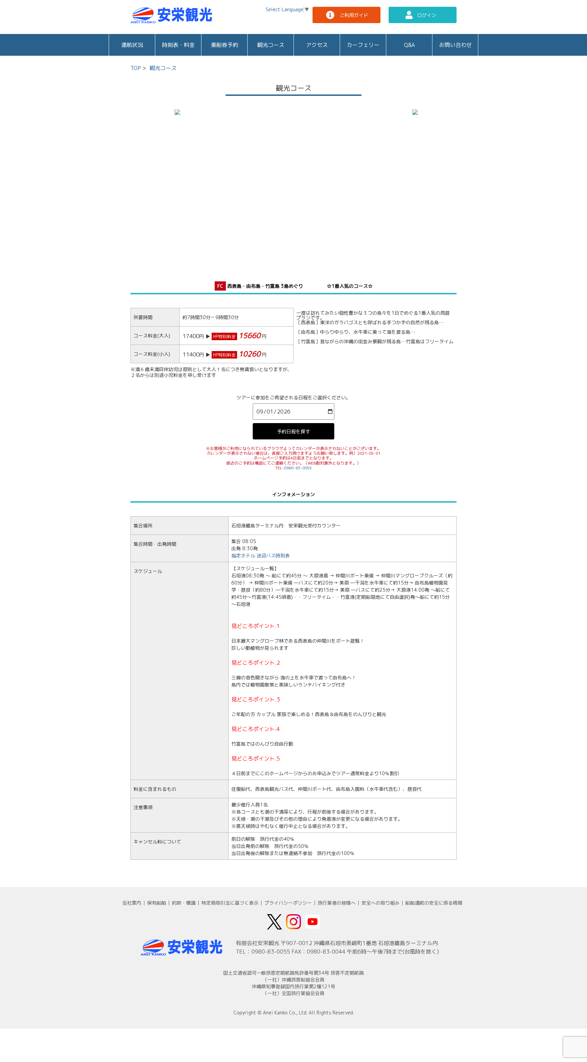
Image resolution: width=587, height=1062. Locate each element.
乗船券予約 (224, 45)
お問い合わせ (455, 45)
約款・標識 (184, 903)
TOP (135, 68)
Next (402, 187)
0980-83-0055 (298, 468)
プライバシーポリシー (288, 903)
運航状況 (132, 45)
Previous (185, 187)
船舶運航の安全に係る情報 (433, 903)
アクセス (317, 45)
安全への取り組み (380, 903)
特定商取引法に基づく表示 (230, 903)
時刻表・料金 (178, 45)
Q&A (409, 45)
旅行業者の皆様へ (337, 903)
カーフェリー (363, 45)
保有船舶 (156, 903)
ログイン (426, 15)
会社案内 (131, 903)
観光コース (270, 45)
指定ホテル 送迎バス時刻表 (260, 555)
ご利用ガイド (354, 15)
